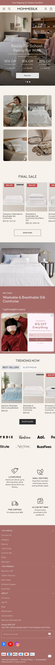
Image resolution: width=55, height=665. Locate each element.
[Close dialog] (52, 315)
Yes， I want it (41, 340)
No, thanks (41, 343)
